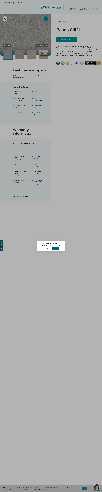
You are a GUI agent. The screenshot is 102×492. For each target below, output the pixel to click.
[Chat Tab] (51, 246)
